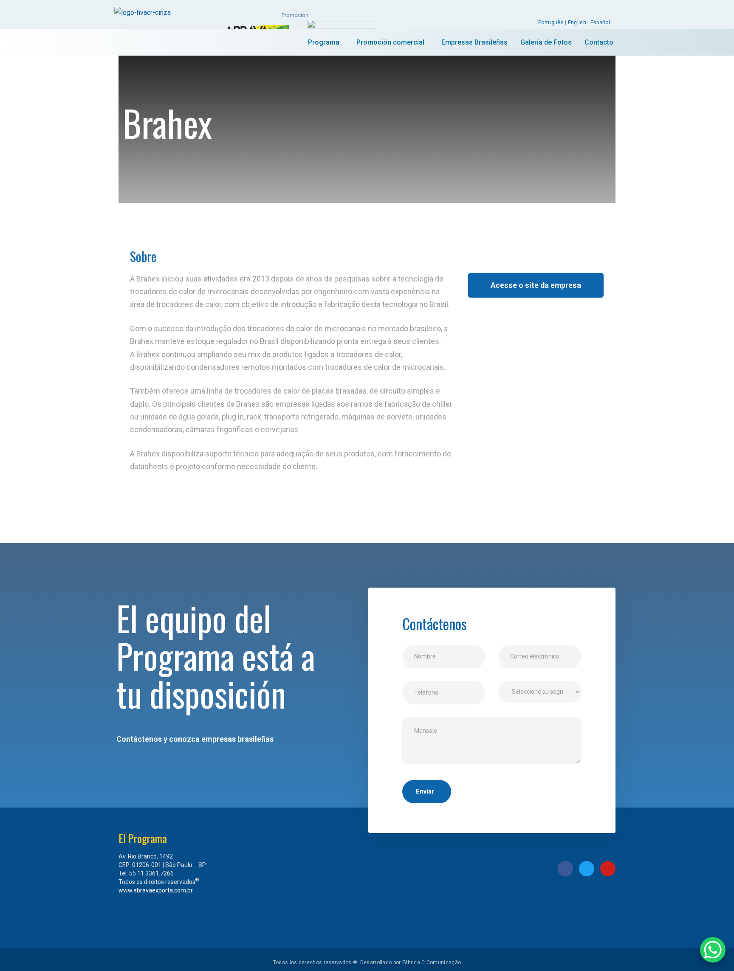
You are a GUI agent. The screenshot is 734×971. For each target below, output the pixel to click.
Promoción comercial (390, 42)
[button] (536, 285)
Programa (323, 42)
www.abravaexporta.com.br (156, 890)
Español (600, 22)
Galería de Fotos (546, 42)
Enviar (425, 791)
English (577, 22)
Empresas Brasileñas (474, 42)
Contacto (598, 42)
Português (551, 22)
